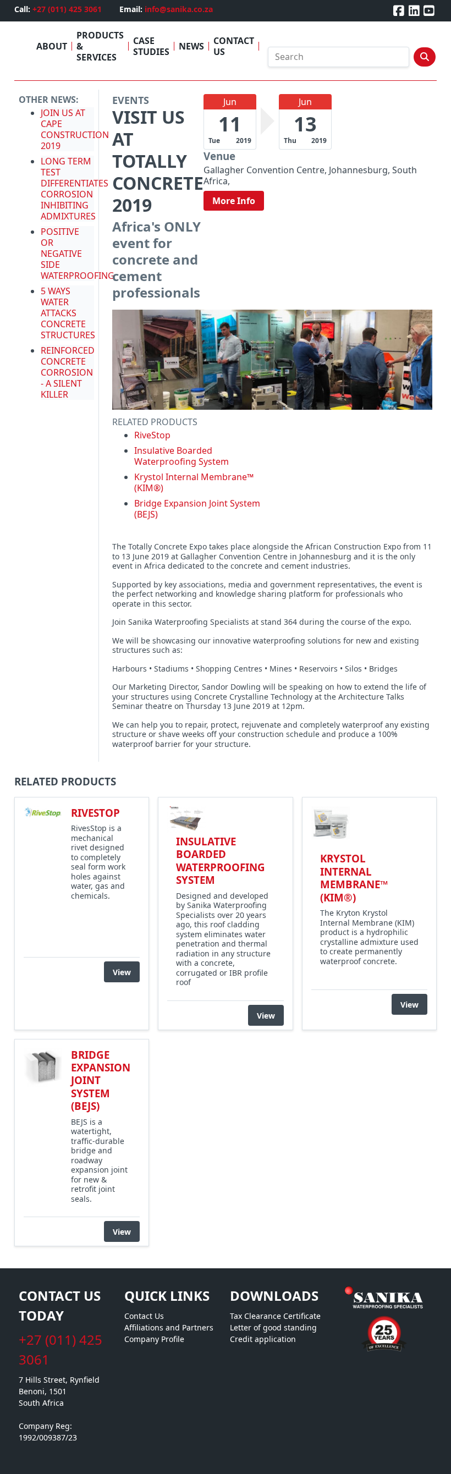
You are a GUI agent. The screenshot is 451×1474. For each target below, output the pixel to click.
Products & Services (100, 46)
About (51, 46)
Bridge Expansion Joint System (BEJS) (197, 508)
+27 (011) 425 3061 (67, 9)
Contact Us (233, 46)
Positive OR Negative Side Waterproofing (77, 254)
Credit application (263, 1339)
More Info (233, 201)
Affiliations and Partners (168, 1327)
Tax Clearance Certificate (275, 1316)
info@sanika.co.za (179, 9)
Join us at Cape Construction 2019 (75, 129)
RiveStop (152, 435)
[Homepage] (384, 1298)
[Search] (425, 56)
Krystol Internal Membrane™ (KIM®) (194, 482)
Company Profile (154, 1339)
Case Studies (151, 46)
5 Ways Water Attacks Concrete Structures (68, 313)
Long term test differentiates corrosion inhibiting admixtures (74, 188)
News (191, 46)
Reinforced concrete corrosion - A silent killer (68, 372)
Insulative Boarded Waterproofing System (181, 456)
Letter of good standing (273, 1327)
